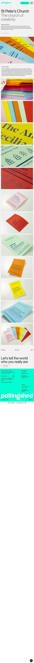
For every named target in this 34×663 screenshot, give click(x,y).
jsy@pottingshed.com (25, 390)
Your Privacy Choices (20, 402)
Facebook (7, 382)
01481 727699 (24, 375)
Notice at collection (11, 402)
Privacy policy (30, 399)
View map (23, 377)
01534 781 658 (24, 389)
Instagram (3, 382)
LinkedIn (10, 382)
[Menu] (31, 3)
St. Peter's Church (23, 73)
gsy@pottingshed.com (25, 376)
